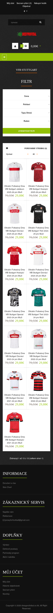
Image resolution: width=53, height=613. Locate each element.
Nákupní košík (40, 3)
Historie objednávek (11, 585)
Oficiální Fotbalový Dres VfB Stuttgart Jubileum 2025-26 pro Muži (14, 189)
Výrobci (6, 544)
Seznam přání (9, 589)
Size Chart (7, 487)
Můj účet (10, 3)
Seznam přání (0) (24, 3)
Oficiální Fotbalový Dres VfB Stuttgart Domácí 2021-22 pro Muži (14, 397)
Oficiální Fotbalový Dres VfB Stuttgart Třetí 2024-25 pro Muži (38, 230)
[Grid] (7, 148)
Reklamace (7, 516)
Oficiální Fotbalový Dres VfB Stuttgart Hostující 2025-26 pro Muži (38, 189)
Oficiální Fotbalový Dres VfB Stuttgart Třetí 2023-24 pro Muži (38, 314)
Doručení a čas (9, 483)
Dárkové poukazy (10, 548)
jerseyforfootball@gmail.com (17, 520)
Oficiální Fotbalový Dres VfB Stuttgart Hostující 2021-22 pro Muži (14, 439)
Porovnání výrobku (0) (35, 148)
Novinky (6, 593)
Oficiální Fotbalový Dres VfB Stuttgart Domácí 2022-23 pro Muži (38, 356)
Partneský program (11, 552)
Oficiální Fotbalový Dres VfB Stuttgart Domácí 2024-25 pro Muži (38, 272)
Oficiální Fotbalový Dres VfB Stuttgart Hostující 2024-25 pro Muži (14, 272)
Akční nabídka (9, 557)
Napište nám (8, 511)
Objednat (26, 6)
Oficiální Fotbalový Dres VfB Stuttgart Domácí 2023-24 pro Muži (14, 356)
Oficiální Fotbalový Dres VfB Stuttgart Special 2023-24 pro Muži (14, 314)
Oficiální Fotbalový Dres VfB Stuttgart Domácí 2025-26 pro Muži (14, 230)
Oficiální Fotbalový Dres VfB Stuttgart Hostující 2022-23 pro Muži (38, 397)
